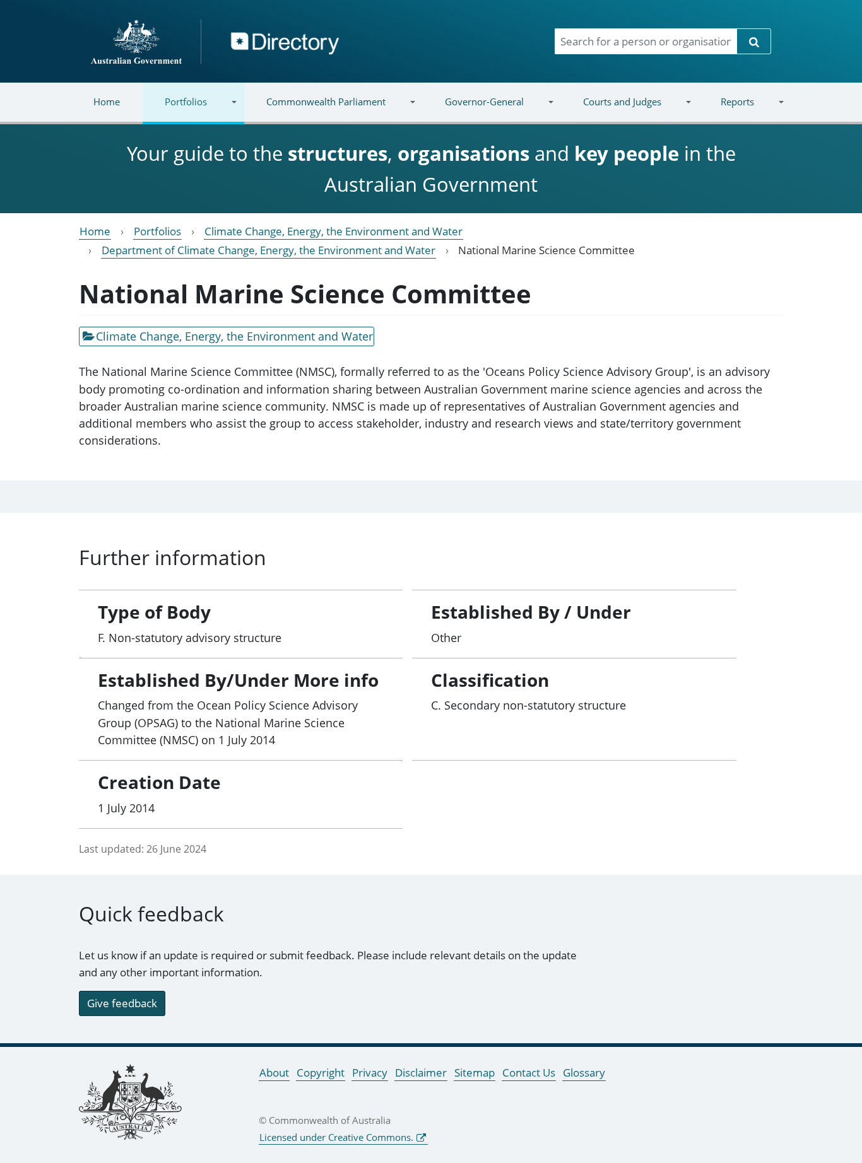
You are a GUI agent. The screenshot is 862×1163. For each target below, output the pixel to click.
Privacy (369, 1072)
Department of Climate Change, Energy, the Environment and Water (268, 250)
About (274, 1072)
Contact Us (528, 1072)
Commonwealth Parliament (315, 109)
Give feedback (122, 1003)
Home (106, 101)
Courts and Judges (610, 109)
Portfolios (175, 109)
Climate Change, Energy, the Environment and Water (333, 231)
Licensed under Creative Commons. (336, 1137)
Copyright (321, 1072)
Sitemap (474, 1072)
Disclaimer (421, 1072)
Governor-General (473, 109)
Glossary (584, 1072)
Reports (725, 109)
